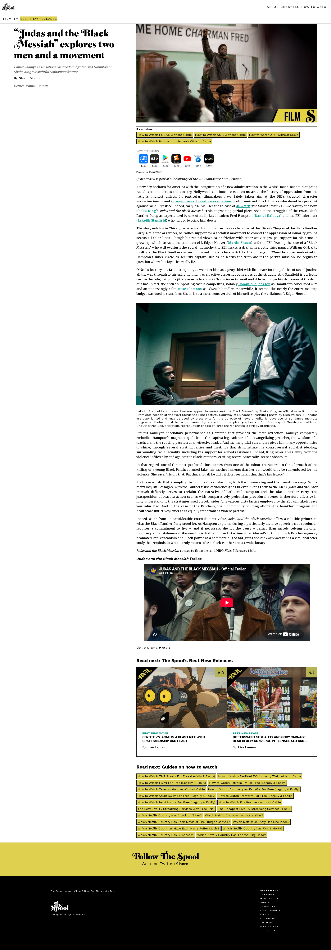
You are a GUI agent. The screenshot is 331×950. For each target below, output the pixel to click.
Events (264, 914)
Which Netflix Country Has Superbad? (166, 835)
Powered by (142, 172)
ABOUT (273, 7)
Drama (29, 86)
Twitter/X (266, 922)
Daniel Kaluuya (267, 216)
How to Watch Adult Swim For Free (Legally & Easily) (176, 796)
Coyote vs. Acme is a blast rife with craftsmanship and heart (173, 739)
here (183, 863)
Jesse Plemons (190, 289)
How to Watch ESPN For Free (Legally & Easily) (172, 783)
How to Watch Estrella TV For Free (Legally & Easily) (247, 783)
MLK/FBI (243, 206)
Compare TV (267, 918)
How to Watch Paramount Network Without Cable (174, 141)
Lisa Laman (156, 747)
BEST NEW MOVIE (155, 733)
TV (15, 19)
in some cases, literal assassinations (201, 201)
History (42, 86)
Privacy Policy (269, 926)
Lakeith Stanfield (152, 220)
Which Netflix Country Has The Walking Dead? (231, 835)
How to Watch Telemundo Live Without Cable (171, 789)
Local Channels (270, 910)
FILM (7, 19)
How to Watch (269, 898)
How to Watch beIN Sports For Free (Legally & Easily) (176, 802)
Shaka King (146, 211)
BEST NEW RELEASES (38, 19)
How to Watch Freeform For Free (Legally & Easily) (255, 796)
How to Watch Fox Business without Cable (250, 802)
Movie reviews (269, 890)
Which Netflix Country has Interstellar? (234, 815)
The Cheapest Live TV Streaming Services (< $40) (254, 809)
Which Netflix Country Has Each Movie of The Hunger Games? (184, 822)
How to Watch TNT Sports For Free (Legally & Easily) (176, 776)
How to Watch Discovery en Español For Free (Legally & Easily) (253, 789)
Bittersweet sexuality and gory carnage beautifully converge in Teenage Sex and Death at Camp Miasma (269, 739)
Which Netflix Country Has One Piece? (261, 822)
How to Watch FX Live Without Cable (165, 135)
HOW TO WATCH (315, 7)
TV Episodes (267, 906)
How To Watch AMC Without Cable (220, 135)
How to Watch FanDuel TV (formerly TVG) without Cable (259, 776)
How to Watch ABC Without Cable (273, 135)
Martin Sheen (239, 243)
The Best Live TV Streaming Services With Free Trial (176, 809)
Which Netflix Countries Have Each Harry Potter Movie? (178, 828)
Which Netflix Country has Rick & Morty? (253, 828)
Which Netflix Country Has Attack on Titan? (170, 815)
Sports (264, 902)
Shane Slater (29, 78)
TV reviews (267, 894)
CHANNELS (290, 7)
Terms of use (268, 930)
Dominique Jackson (254, 284)
